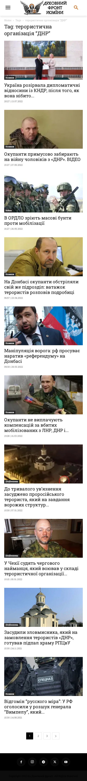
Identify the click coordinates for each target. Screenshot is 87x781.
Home (7, 20)
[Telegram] (43, 762)
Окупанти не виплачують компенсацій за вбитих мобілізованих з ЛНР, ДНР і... (36, 425)
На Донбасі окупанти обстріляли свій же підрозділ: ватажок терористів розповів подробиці (41, 287)
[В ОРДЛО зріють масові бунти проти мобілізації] (43, 192)
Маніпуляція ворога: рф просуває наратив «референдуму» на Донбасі (42, 356)
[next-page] (55, 735)
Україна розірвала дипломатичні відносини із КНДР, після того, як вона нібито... (42, 90)
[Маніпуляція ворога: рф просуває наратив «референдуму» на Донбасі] (43, 325)
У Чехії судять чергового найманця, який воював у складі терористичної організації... (41, 568)
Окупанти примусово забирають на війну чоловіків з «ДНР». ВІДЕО (42, 156)
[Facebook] (21, 762)
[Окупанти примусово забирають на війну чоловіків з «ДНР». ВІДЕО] (43, 129)
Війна (8, 210)
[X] (54, 762)
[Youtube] (66, 762)
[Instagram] (32, 762)
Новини (9, 77)
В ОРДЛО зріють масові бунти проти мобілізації (37, 220)
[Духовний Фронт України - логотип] (43, 8)
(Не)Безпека (11, 481)
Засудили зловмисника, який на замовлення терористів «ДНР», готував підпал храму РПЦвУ (40, 637)
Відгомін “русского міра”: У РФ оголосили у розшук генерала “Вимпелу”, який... (38, 706)
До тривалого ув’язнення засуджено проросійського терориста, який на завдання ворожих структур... (37, 497)
